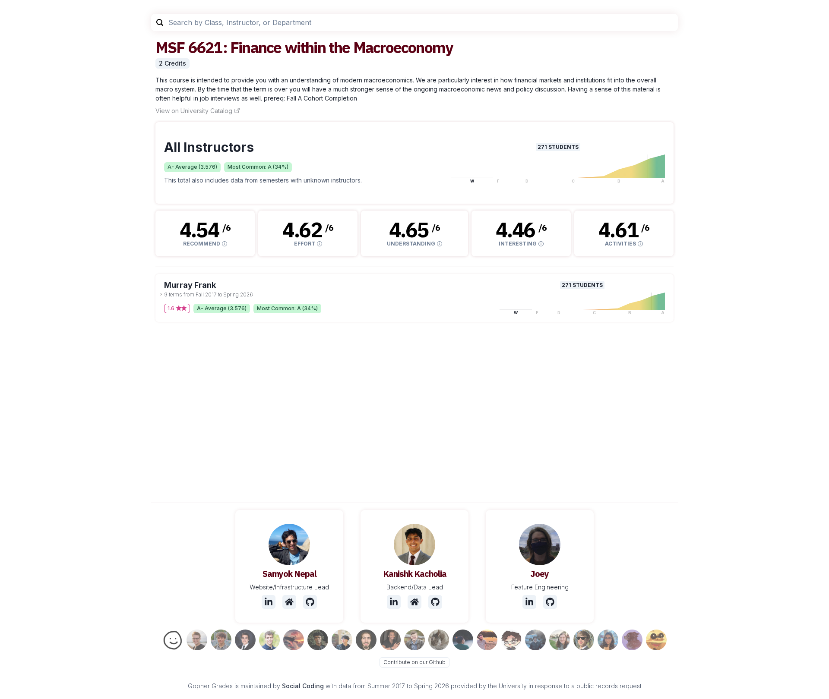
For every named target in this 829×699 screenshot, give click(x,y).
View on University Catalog (193, 110)
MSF (170, 47)
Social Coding (303, 686)
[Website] (289, 602)
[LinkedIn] (268, 602)
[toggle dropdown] (161, 294)
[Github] (310, 602)
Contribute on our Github (414, 662)
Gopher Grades (210, 686)
